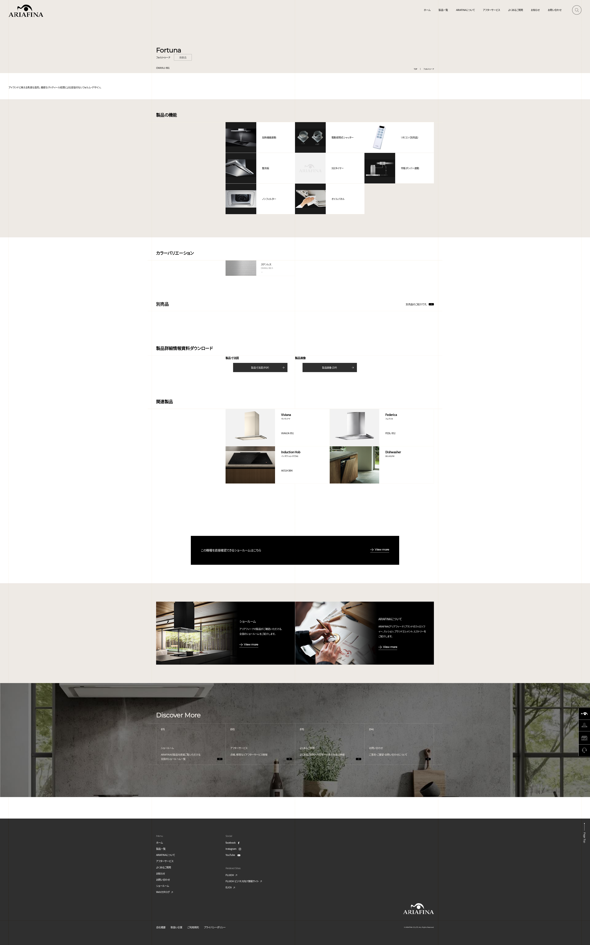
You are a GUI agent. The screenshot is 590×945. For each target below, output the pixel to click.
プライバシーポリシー (215, 927)
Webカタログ (163, 892)
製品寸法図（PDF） (260, 367)
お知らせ (535, 10)
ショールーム (162, 886)
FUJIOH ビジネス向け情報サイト (242, 881)
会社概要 (160, 927)
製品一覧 (443, 10)
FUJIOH (230, 875)
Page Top (584, 837)
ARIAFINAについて (465, 10)
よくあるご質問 (515, 10)
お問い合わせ (554, 10)
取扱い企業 (176, 927)
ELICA (229, 887)
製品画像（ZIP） (329, 367)
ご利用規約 (193, 927)
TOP (415, 69)
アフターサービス (491, 10)
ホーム (427, 10)
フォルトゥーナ (428, 69)
